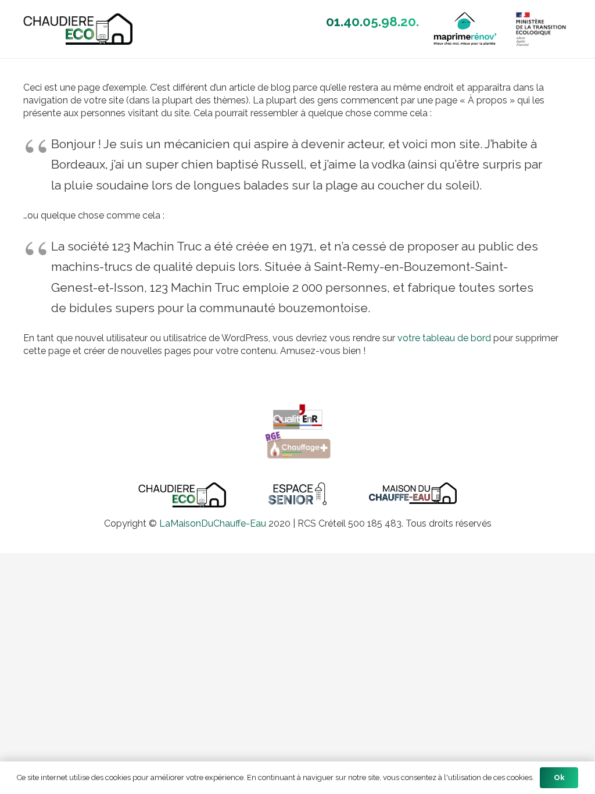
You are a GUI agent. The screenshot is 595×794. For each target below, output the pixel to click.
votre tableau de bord (444, 338)
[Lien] (77, 29)
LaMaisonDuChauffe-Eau (212, 523)
